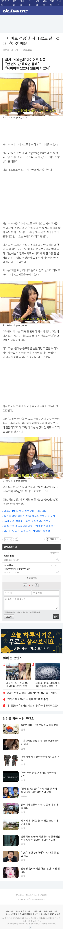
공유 (17, 539)
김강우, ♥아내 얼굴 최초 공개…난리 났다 (25, 511)
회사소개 (9, 911)
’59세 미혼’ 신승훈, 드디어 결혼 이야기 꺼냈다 (27, 521)
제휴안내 (18, 911)
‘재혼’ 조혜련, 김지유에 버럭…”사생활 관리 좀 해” (29, 526)
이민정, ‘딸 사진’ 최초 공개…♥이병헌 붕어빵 (27, 531)
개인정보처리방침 (50, 911)
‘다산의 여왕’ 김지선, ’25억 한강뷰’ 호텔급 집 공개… (30, 516)
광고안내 (28, 911)
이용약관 (37, 911)
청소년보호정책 (11, 914)
